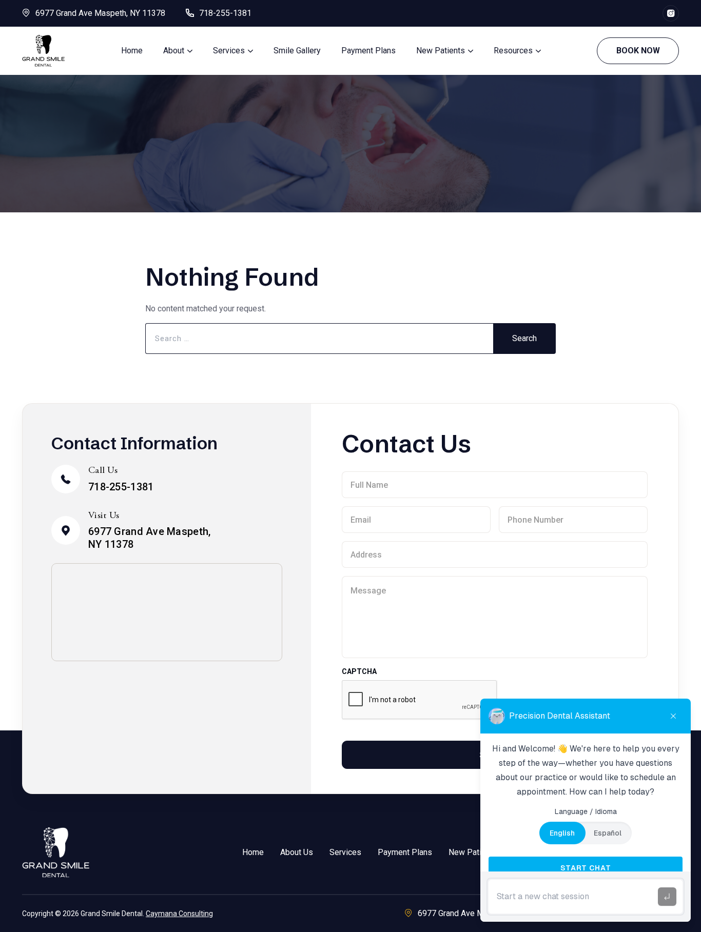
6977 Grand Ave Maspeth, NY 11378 (100, 13)
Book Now (638, 50)
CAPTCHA (359, 671)
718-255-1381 (225, 13)
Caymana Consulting (179, 913)
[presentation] (420, 700)
